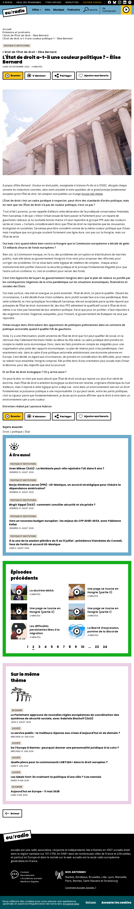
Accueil (7, 29)
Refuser (91, 902)
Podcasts (73, 10)
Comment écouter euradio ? (80, 887)
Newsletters (72, 2)
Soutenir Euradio (92, 2)
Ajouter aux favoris (96, 75)
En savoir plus (71, 903)
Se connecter (109, 9)
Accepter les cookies (116, 902)
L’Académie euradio (31, 878)
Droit (6, 431)
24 (105, 647)
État (27, 431)
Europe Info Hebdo (92, 194)
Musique (58, 10)
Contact (24, 872)
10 (82, 647)
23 (97, 647)
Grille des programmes (28, 2)
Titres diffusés (53, 2)
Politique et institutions (16, 45)
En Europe (17, 710)
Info (47, 10)
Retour (15, 813)
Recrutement (27, 875)
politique (17, 431)
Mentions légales (29, 881)
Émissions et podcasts (16, 32)
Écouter (16, 75)
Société (16, 728)
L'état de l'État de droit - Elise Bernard (25, 35)
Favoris (92, 10)
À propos (7, 2)
